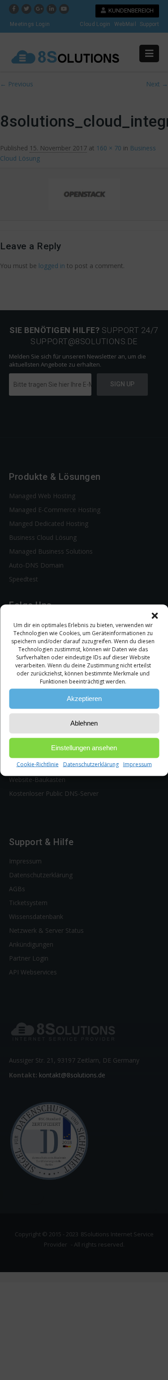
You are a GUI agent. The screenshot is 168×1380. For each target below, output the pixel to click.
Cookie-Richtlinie (38, 764)
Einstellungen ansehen (84, 748)
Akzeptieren (84, 698)
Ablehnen (84, 723)
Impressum (137, 764)
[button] (154, 615)
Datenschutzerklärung (91, 764)
